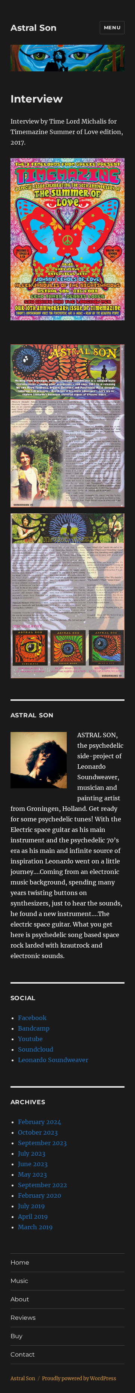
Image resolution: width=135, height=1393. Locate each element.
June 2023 (33, 1164)
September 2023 (42, 1143)
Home (19, 1262)
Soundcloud (35, 1049)
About (19, 1299)
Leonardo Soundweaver (53, 1060)
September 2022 (42, 1185)
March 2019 (35, 1227)
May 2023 (32, 1174)
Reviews (23, 1317)
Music (19, 1280)
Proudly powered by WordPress (79, 1378)
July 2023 (31, 1153)
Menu (112, 27)
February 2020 (39, 1195)
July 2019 (31, 1206)
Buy (16, 1336)
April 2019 (33, 1216)
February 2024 (39, 1122)
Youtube (30, 1039)
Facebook (32, 1018)
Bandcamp (34, 1028)
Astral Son (33, 28)
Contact (22, 1354)
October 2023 (38, 1132)
